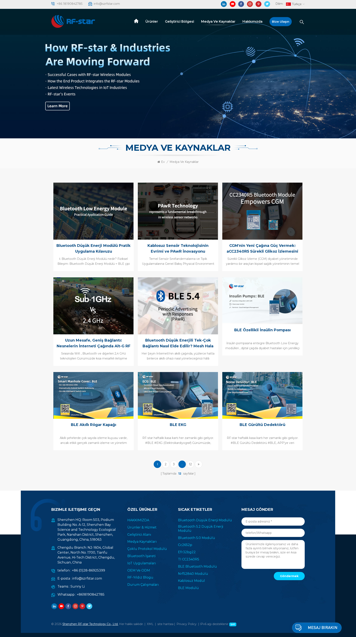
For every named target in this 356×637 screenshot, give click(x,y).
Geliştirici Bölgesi (179, 21)
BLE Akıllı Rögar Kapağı (93, 424)
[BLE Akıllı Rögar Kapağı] (93, 395)
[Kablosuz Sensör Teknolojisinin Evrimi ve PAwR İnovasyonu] (177, 211)
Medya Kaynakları (142, 542)
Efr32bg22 (187, 552)
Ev (163, 162)
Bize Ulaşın (280, 21)
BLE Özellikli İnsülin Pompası (262, 330)
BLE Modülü (188, 588)
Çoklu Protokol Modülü (147, 549)
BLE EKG (178, 424)
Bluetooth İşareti (141, 556)
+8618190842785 (90, 594)
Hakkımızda (252, 21)
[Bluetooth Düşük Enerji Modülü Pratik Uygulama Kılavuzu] (93, 211)
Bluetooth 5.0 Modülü (196, 538)
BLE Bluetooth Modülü (197, 566)
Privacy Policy (187, 624)
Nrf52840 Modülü (193, 574)
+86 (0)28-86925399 (88, 570)
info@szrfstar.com (107, 4)
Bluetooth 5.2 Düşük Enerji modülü (200, 529)
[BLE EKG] (177, 395)
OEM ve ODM (138, 570)
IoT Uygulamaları (141, 563)
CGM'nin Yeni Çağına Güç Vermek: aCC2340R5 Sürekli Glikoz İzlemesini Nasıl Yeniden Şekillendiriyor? (262, 248)
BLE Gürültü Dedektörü (262, 424)
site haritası (165, 624)
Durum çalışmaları (143, 585)
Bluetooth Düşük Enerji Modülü (205, 520)
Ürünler (151, 21)
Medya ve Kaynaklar (218, 21)
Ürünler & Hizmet (142, 527)
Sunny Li (77, 586)
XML (150, 624)
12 (190, 464)
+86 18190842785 (69, 4)
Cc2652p (185, 545)
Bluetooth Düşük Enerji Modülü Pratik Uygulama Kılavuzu (93, 248)
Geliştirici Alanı (139, 535)
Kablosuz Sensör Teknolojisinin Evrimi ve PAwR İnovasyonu (178, 248)
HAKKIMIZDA (138, 520)
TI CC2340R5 (188, 559)
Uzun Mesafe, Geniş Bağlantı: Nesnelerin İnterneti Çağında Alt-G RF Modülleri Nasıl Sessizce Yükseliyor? (93, 343)
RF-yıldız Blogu (140, 577)
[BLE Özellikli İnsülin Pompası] (262, 300)
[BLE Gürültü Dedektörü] (262, 395)
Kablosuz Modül (191, 581)
